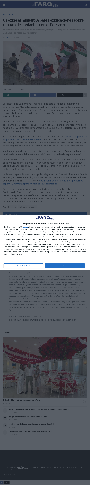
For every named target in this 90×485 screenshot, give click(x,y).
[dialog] (45, 242)
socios (25, 227)
